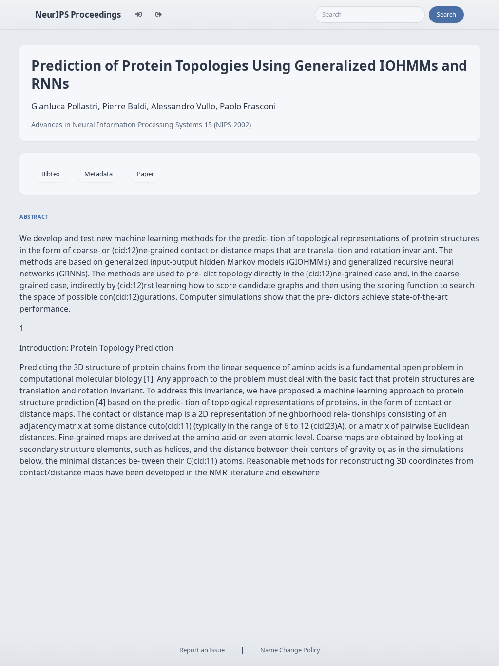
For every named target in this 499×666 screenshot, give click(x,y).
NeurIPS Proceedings (78, 14)
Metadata (98, 173)
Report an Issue (202, 650)
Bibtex (50, 173)
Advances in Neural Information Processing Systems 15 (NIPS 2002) (141, 124)
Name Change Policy (290, 650)
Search (446, 14)
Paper (145, 173)
